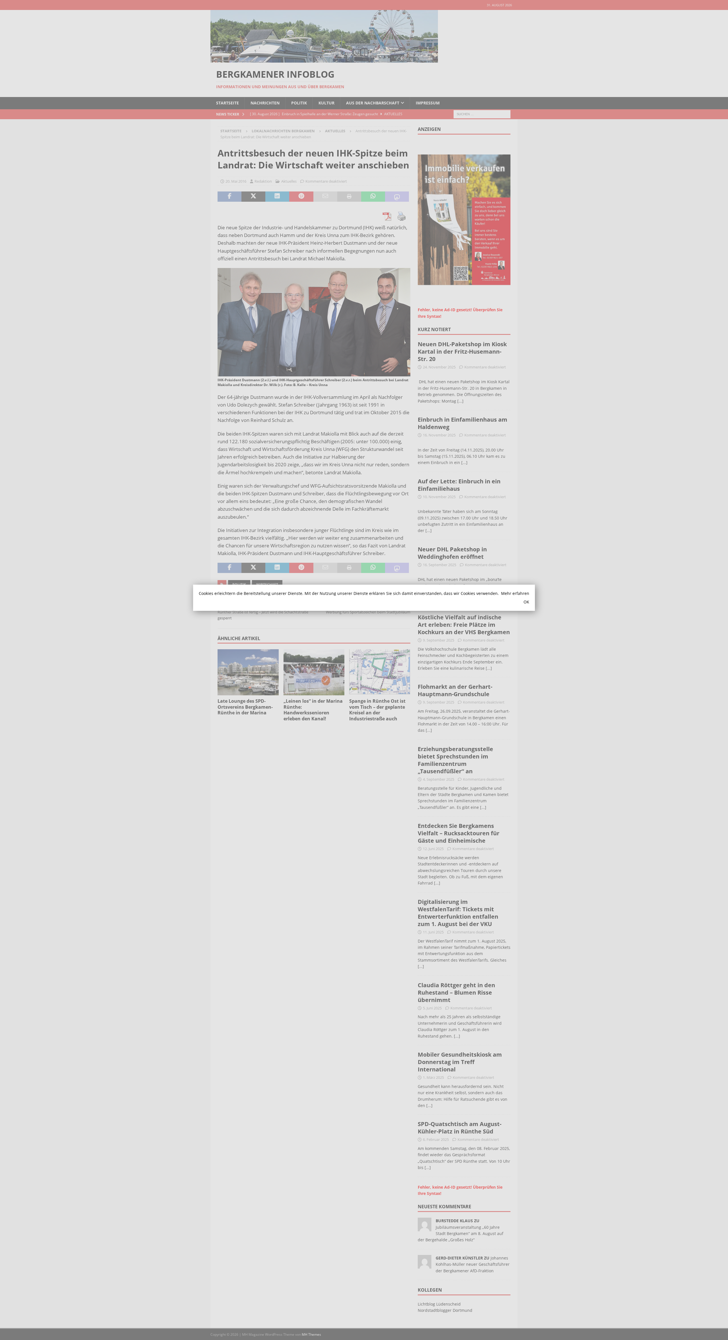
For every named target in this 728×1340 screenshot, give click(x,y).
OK (526, 602)
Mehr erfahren (515, 593)
